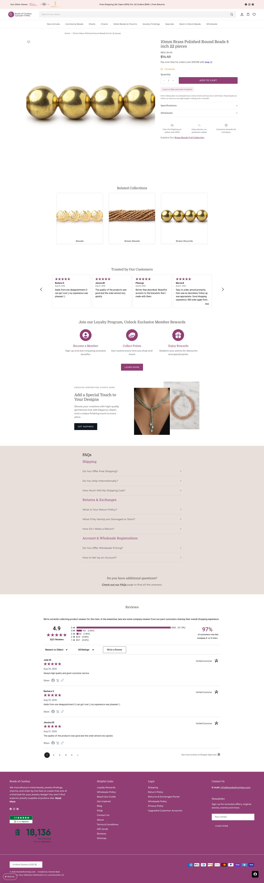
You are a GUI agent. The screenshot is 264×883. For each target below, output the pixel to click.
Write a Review (114, 649)
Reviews (101, 833)
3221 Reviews (60, 639)
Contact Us (103, 815)
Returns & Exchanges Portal (163, 796)
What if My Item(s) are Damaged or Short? (108, 519)
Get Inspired (86, 426)
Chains (104, 24)
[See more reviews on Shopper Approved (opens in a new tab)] (62, 680)
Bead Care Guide (106, 796)
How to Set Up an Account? (99, 557)
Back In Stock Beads (190, 24)
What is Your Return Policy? (99, 509)
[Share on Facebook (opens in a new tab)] (53, 680)
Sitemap (101, 838)
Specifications (169, 105)
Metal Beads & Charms (125, 24)
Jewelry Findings (151, 24)
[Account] (241, 14)
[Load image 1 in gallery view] (90, 104)
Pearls (92, 24)
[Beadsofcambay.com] (20, 14)
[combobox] (137, 14)
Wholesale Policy (106, 792)
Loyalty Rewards (106, 787)
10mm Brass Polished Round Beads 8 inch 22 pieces (97, 33)
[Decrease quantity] (163, 81)
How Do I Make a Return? (98, 528)
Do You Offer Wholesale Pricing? (102, 548)
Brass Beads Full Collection (189, 137)
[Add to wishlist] (28, 41)
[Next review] (223, 289)
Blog (99, 806)
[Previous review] (41, 289)
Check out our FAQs (114, 584)
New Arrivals (53, 24)
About (100, 820)
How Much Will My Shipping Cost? (103, 490)
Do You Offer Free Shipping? (100, 471)
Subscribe (221, 826)
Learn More (132, 367)
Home (67, 33)
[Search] (231, 14)
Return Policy (155, 792)
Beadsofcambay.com (26, 872)
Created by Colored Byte (49, 872)
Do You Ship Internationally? (100, 480)
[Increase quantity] (174, 81)
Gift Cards (102, 829)
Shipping (153, 787)
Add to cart (208, 80)
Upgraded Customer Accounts (165, 810)
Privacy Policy (155, 806)
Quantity (165, 74)
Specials (169, 24)
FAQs (100, 810)
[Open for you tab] (255, 874)
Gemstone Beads (74, 24)
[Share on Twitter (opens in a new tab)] (57, 680)
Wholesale (211, 24)
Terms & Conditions (107, 824)
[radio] (132, 627)
